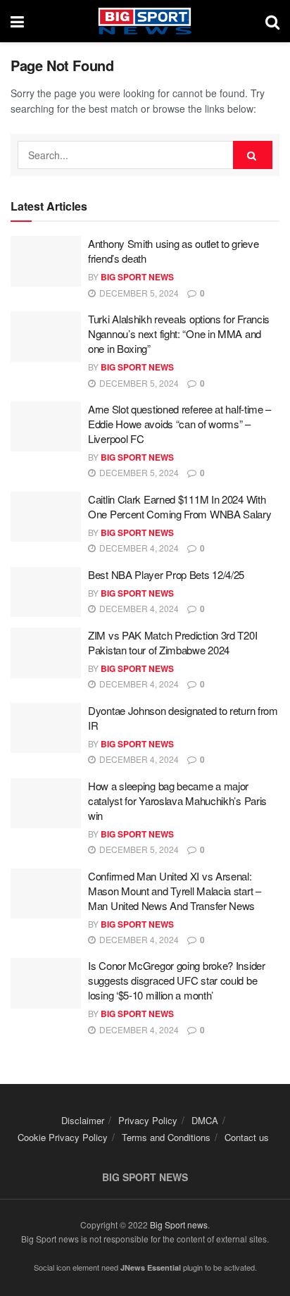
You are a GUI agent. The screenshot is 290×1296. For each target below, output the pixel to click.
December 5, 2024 (138, 293)
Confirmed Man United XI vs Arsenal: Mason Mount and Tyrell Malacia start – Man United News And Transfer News (174, 890)
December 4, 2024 (138, 548)
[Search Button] (252, 155)
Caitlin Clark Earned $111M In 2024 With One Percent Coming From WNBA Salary (180, 506)
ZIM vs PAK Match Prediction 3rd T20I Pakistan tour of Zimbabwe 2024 (172, 642)
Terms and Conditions (166, 1137)
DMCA (204, 1120)
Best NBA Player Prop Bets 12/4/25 (166, 574)
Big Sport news (179, 1224)
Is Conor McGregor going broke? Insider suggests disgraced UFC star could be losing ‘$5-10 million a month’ (176, 980)
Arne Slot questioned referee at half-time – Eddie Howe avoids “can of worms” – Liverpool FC (179, 423)
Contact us (247, 1137)
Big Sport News (137, 276)
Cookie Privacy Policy (63, 1137)
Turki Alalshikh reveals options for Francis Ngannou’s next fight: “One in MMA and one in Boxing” (179, 333)
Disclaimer (82, 1120)
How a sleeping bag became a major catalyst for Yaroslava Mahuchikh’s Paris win (177, 800)
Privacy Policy (147, 1120)
